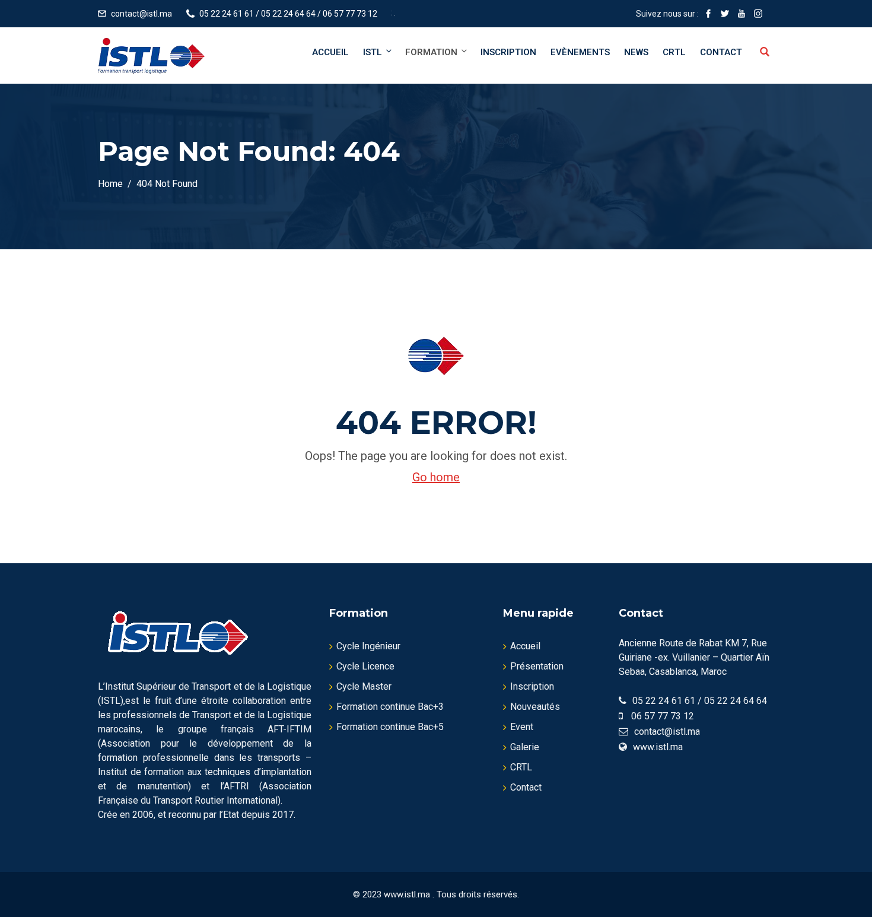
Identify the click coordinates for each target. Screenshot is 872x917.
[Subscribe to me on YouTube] (741, 13)
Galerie (524, 747)
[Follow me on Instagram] (758, 13)
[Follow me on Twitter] (725, 13)
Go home (436, 477)
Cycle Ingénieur (368, 646)
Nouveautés (535, 706)
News (636, 52)
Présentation (537, 666)
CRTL (674, 52)
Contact (721, 52)
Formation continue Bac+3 (390, 706)
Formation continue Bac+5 (390, 726)
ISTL (372, 52)
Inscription (508, 52)
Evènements (580, 52)
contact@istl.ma (141, 13)
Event (521, 726)
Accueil (330, 52)
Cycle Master (364, 686)
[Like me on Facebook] (708, 13)
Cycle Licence (365, 666)
